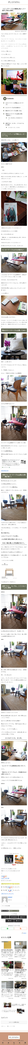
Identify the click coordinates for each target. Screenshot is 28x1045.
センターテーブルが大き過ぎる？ (13, 107)
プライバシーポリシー (7, 1040)
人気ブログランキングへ (7, 893)
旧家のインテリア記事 (15, 910)
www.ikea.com (4, 470)
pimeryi (10, 897)
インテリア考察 (5, 910)
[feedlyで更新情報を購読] (9, 900)
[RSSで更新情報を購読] (11, 900)
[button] (25, 906)
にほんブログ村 (5, 878)
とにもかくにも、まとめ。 (14, 127)
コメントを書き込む (14, 1022)
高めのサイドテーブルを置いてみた (14, 110)
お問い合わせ (21, 1040)
